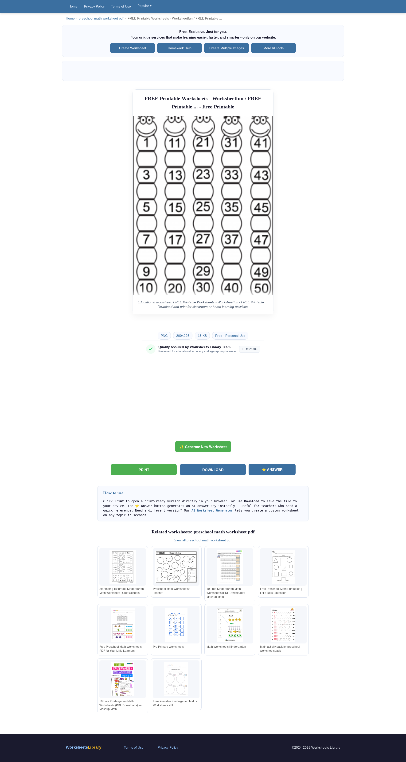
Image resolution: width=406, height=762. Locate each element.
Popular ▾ (144, 6)
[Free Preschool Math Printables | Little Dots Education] (283, 567)
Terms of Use (121, 6)
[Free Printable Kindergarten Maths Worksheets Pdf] (176, 679)
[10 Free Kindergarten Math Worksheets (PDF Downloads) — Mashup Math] (230, 567)
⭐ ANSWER (272, 470)
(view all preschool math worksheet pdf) (203, 540)
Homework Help (179, 48)
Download (213, 470)
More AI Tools (273, 48)
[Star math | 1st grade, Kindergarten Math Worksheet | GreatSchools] (123, 567)
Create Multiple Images (226, 48)
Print (144, 470)
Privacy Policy (94, 6)
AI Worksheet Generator (212, 510)
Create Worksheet (132, 48)
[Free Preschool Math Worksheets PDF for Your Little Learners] (123, 625)
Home (73, 6)
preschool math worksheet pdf (101, 18)
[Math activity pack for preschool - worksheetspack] (283, 625)
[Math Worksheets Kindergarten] (230, 625)
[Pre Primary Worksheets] (176, 625)
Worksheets (83, 747)
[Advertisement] (203, 399)
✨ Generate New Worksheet (203, 447)
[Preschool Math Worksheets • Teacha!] (176, 567)
